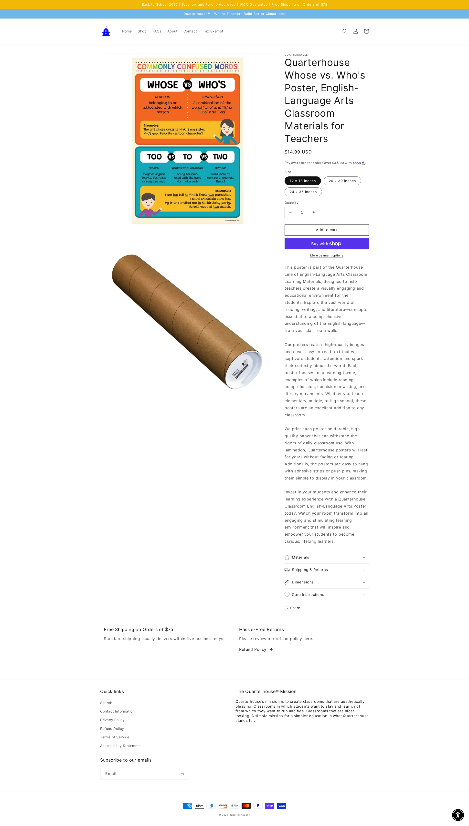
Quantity (291, 202)
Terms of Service (114, 737)
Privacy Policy (112, 720)
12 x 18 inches (303, 181)
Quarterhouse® (240, 814)
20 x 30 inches (342, 181)
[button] (345, 31)
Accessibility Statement (120, 746)
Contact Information (117, 711)
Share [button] (295, 608)
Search (106, 703)
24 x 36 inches (303, 192)
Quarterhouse (356, 716)
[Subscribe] (182, 773)
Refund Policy (252, 649)
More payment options (326, 255)
